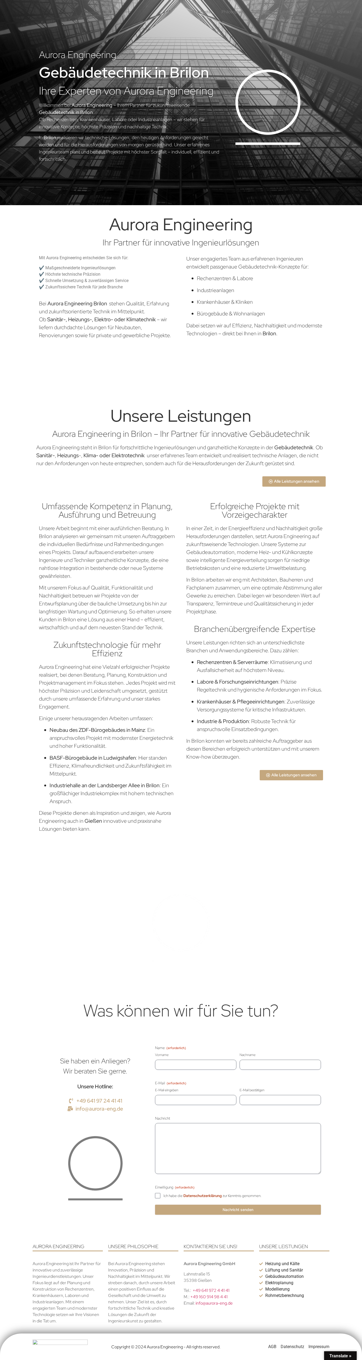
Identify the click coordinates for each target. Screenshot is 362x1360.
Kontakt (344, 12)
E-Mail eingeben (166, 1090)
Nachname (247, 1055)
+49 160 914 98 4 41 (209, 1297)
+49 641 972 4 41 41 (211, 1290)
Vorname (162, 1055)
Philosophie (232, 12)
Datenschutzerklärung (202, 1195)
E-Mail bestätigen (252, 1090)
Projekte (261, 12)
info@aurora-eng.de (214, 1303)
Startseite (201, 12)
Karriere (318, 12)
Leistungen (290, 12)
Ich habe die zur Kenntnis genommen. (213, 1195)
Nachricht (162, 1118)
